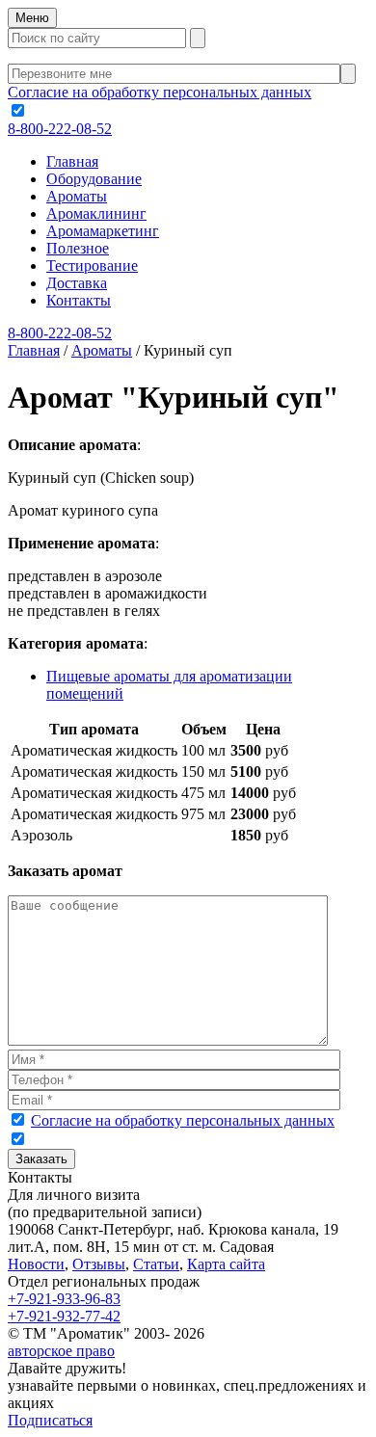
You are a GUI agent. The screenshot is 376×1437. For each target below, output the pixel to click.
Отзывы (98, 1264)
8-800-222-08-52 (60, 128)
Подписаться (50, 1420)
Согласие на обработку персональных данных (159, 92)
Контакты (78, 300)
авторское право (61, 1351)
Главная (72, 161)
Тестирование (92, 265)
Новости (36, 1264)
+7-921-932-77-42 (64, 1316)
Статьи (156, 1264)
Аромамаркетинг (102, 231)
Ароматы (76, 196)
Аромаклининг (96, 213)
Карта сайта (226, 1264)
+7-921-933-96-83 (64, 1299)
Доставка (76, 283)
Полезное (77, 248)
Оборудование (94, 179)
